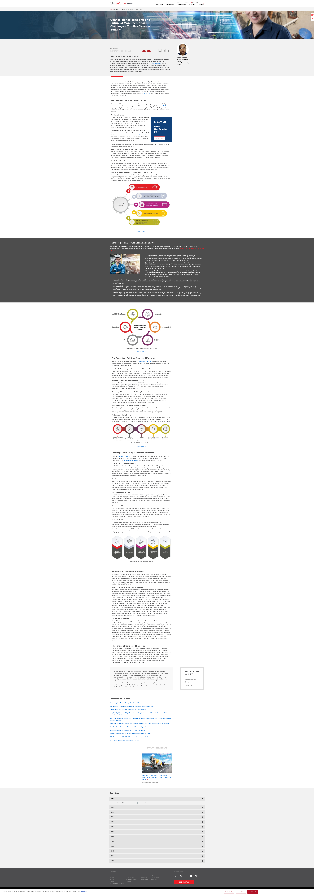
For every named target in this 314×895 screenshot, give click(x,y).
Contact (201, 5)
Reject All (241, 891)
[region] (157, 892)
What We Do (170, 5)
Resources (186, 2)
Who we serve (181, 5)
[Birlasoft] (116, 4)
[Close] (311, 892)
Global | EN (195, 2)
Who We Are (159, 5)
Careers (178, 2)
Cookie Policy (84, 891)
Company (192, 5)
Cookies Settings (229, 891)
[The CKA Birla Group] (128, 4)
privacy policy (287, 879)
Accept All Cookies (252, 891)
